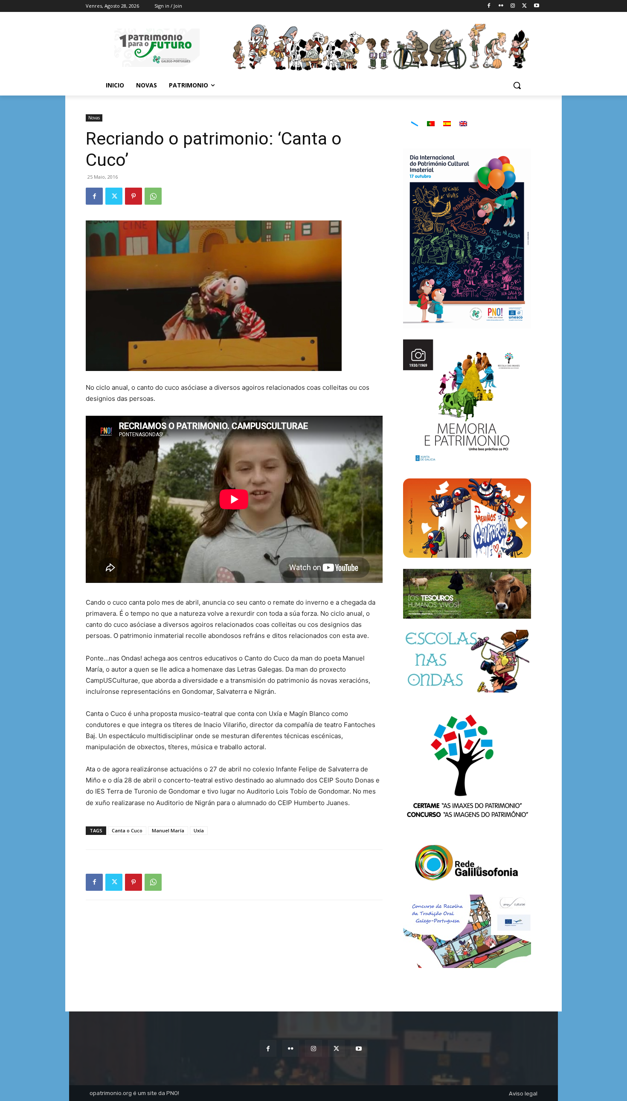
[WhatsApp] (153, 196)
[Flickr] (501, 6)
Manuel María (168, 830)
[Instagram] (513, 6)
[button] (517, 85)
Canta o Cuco (127, 830)
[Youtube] (536, 6)
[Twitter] (524, 6)
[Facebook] (489, 6)
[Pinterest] (133, 196)
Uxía (199, 830)
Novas (94, 118)
